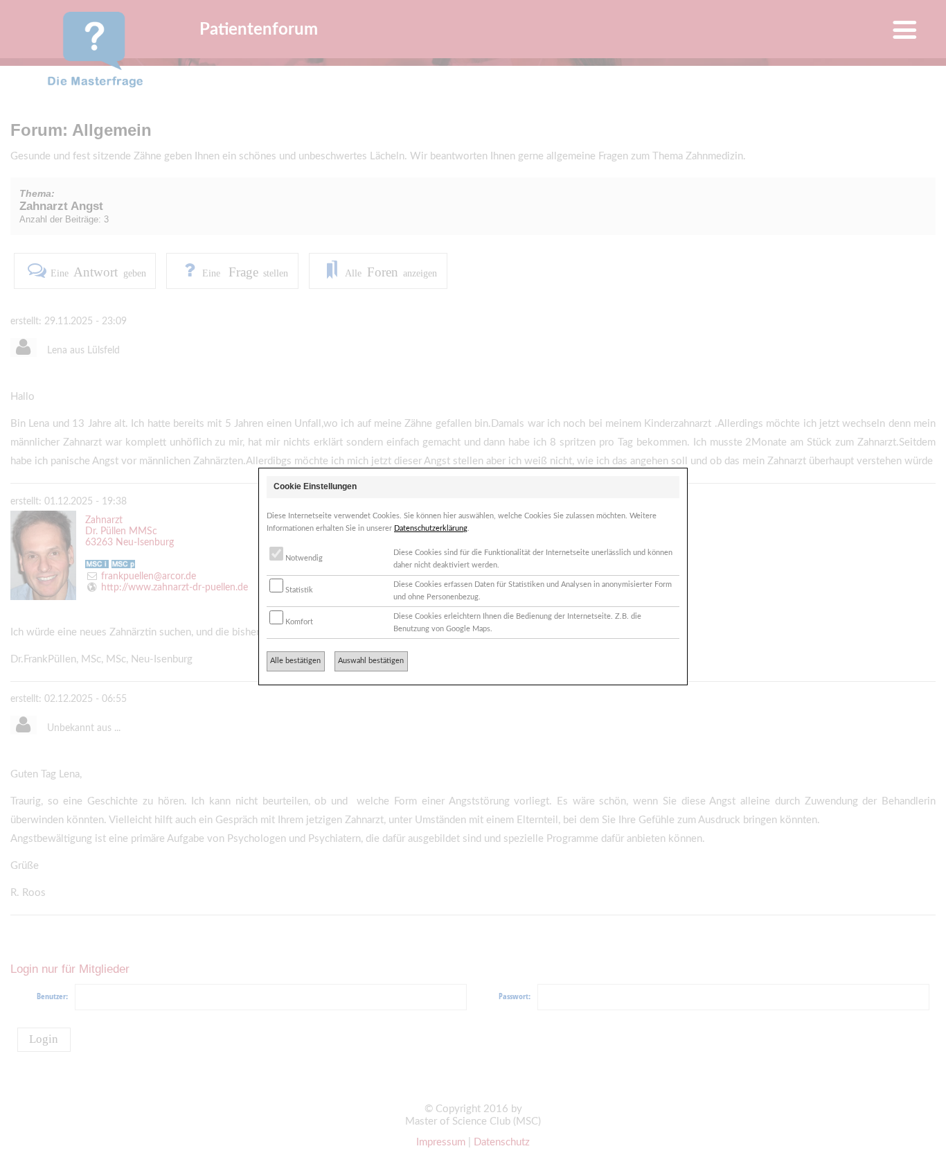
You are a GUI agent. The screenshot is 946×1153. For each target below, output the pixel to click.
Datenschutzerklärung (430, 528)
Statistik (298, 590)
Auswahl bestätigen (371, 660)
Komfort (298, 622)
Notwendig (303, 558)
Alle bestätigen (295, 660)
